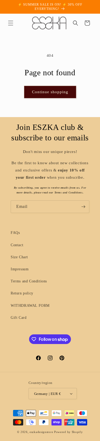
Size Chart (19, 257)
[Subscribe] (83, 206)
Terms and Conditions (29, 281)
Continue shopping (50, 92)
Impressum (20, 269)
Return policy (22, 293)
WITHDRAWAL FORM (30, 306)
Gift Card (18, 318)
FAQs (15, 233)
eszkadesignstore (41, 431)
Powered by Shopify (68, 431)
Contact (17, 245)
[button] (11, 23)
